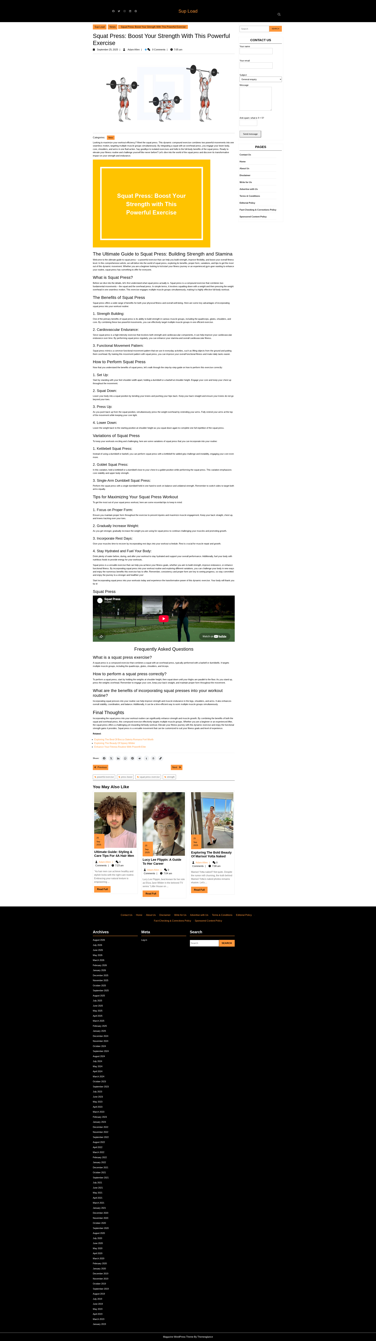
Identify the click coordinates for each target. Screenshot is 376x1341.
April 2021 (97, 1198)
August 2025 (99, 995)
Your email (245, 60)
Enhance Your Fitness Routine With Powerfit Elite (120, 747)
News (113, 27)
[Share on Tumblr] (146, 758)
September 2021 (101, 1177)
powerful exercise (105, 777)
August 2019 (99, 1294)
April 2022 (97, 1147)
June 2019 (98, 1304)
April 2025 (97, 1016)
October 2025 (99, 985)
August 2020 (99, 1233)
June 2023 (98, 1096)
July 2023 (97, 1091)
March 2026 (98, 960)
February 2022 (100, 1157)
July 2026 (97, 945)
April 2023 (97, 1107)
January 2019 (99, 1324)
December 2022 (100, 1127)
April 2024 (97, 1071)
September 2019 (101, 1289)
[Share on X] (111, 758)
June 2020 (98, 1243)
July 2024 (97, 1061)
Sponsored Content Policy (253, 216)
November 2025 (100, 980)
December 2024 (100, 1036)
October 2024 (99, 1046)
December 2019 (100, 1273)
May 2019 (97, 1309)
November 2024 (100, 1041)
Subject (243, 75)
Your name (245, 46)
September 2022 (101, 1137)
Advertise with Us (249, 189)
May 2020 (97, 1248)
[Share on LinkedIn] (118, 758)
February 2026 (100, 965)
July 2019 (97, 1299)
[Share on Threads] (153, 758)
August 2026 (99, 940)
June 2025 (98, 1005)
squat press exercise (150, 777)
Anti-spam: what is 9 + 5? (252, 118)
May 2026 (97, 955)
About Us (244, 168)
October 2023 (99, 1081)
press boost (126, 777)
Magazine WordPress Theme (178, 1337)
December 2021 (100, 1167)
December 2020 (100, 1213)
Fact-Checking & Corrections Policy (258, 209)
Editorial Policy (247, 203)
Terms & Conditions (250, 196)
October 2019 (99, 1283)
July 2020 (97, 1238)
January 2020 (99, 1268)
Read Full (104, 890)
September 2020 (101, 1228)
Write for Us (246, 182)
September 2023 (101, 1086)
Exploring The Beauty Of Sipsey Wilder (114, 743)
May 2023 (97, 1101)
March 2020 (98, 1258)
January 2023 (99, 1122)
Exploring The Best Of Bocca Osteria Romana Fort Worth (123, 739)
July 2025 (97, 1000)
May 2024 (97, 1066)
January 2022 (99, 1162)
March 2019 (98, 1319)
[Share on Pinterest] (132, 758)
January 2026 (99, 970)
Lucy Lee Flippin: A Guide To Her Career (162, 861)
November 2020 (100, 1218)
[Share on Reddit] (139, 758)
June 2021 (98, 1187)
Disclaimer (245, 175)
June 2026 (98, 950)
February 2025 (100, 1026)
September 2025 (101, 990)
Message (244, 85)
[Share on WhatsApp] (125, 758)
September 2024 (101, 1051)
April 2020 (97, 1253)
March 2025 (98, 1021)
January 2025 (99, 1031)
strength (171, 777)
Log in (144, 940)
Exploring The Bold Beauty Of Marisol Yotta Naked (211, 854)
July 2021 (97, 1182)
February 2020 (100, 1263)
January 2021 (99, 1208)
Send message (250, 134)
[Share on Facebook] (104, 758)
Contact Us (245, 154)
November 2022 (100, 1132)
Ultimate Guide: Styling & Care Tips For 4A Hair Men (114, 854)
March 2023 (98, 1112)
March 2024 (98, 1076)
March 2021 (98, 1203)
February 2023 (100, 1117)
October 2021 (99, 1172)
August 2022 (99, 1142)
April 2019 (97, 1314)
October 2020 (99, 1223)
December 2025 (100, 975)
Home (243, 161)
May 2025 (97, 1010)
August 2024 (99, 1056)
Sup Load (188, 11)
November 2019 (100, 1278)
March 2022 (98, 1152)
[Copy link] (160, 758)
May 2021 (97, 1192)
